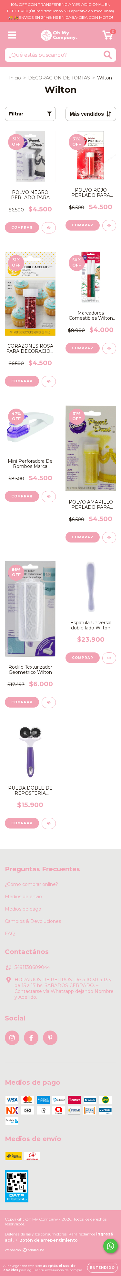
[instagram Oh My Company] (12, 1038)
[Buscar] (108, 55)
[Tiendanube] (25, 1250)
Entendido (102, 1268)
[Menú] (12, 35)
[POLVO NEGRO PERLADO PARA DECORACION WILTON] (49, 227)
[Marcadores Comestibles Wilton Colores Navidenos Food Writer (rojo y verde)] (109, 348)
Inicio (15, 78)
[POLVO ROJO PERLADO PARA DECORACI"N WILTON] (109, 225)
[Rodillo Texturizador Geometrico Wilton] (49, 702)
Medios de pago (23, 909)
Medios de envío (23, 897)
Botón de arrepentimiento (48, 1240)
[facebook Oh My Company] (31, 1038)
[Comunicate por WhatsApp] (110, 1246)
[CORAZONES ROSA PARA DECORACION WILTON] (49, 381)
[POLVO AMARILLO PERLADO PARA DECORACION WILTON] (109, 537)
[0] (107, 37)
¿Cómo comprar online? (31, 884)
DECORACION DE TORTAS (59, 78)
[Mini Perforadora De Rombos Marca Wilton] (49, 496)
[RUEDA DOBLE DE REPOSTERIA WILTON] (49, 823)
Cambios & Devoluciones (33, 921)
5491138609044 (32, 967)
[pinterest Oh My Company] (50, 1038)
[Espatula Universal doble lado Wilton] (109, 658)
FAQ (10, 933)
